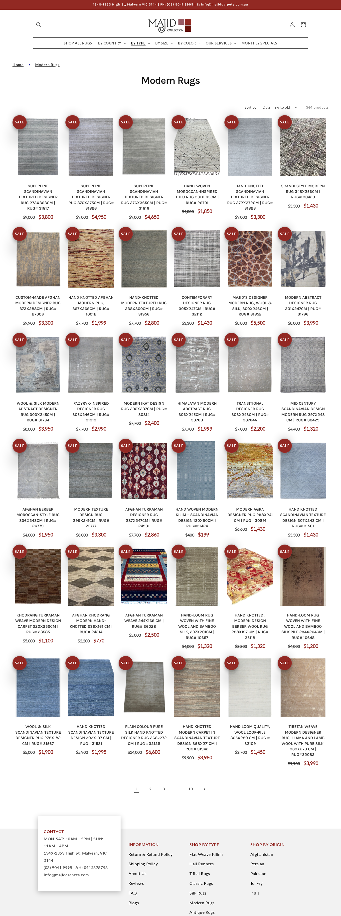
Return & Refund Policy (150, 854)
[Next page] (204, 789)
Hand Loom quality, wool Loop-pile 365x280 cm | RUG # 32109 (250, 735)
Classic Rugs (201, 883)
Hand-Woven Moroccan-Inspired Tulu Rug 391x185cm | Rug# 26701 (197, 194)
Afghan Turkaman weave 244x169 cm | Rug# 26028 (144, 621)
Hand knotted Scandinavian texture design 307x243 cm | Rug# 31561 (303, 517)
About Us (138, 873)
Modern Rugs (47, 64)
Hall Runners (201, 863)
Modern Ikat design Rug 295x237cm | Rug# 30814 (144, 409)
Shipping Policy (143, 863)
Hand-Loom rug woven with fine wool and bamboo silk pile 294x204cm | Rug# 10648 (303, 626)
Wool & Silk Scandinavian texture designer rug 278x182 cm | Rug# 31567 (38, 735)
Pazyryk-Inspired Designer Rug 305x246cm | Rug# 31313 (91, 411)
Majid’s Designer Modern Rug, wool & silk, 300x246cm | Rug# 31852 (250, 305)
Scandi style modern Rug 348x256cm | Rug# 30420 (303, 192)
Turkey (256, 883)
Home (17, 64)
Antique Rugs (202, 912)
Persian (257, 863)
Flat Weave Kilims (206, 854)
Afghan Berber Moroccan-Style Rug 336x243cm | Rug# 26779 (38, 517)
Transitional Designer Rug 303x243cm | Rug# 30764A (250, 411)
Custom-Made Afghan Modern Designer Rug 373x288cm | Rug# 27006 (38, 305)
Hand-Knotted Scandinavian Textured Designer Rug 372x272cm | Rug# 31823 (250, 197)
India (255, 893)
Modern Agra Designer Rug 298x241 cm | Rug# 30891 (250, 515)
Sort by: (251, 107)
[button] (38, 24)
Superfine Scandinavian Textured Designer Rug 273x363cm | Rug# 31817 (38, 197)
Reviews (136, 883)
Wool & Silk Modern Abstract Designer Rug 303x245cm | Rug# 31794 (38, 411)
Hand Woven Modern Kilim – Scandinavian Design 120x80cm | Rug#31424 (196, 517)
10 (190, 789)
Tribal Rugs (199, 873)
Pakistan (258, 873)
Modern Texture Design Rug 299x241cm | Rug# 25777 (91, 517)
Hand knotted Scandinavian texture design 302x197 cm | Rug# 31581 (91, 735)
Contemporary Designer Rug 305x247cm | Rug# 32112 (197, 305)
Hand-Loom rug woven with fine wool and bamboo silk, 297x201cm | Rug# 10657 (197, 626)
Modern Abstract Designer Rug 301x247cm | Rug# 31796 (303, 305)
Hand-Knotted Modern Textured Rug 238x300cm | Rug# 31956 (144, 305)
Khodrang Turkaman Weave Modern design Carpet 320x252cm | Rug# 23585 (38, 623)
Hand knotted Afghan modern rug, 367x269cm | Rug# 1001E (91, 305)
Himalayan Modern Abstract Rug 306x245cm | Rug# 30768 (197, 411)
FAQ (133, 893)
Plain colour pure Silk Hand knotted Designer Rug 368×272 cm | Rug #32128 (144, 735)
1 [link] (137, 788)
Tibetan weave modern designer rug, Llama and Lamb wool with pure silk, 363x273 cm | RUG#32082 (303, 740)
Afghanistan (261, 854)
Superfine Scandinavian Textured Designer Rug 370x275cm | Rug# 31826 (91, 197)
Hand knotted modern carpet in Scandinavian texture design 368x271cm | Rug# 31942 (197, 737)
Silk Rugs (197, 893)
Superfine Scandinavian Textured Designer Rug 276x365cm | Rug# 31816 (144, 197)
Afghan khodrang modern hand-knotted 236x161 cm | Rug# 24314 (91, 623)
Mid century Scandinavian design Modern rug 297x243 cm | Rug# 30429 (303, 411)
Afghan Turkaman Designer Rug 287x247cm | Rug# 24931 (144, 517)
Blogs (134, 902)
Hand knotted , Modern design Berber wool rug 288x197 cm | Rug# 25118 (250, 626)
